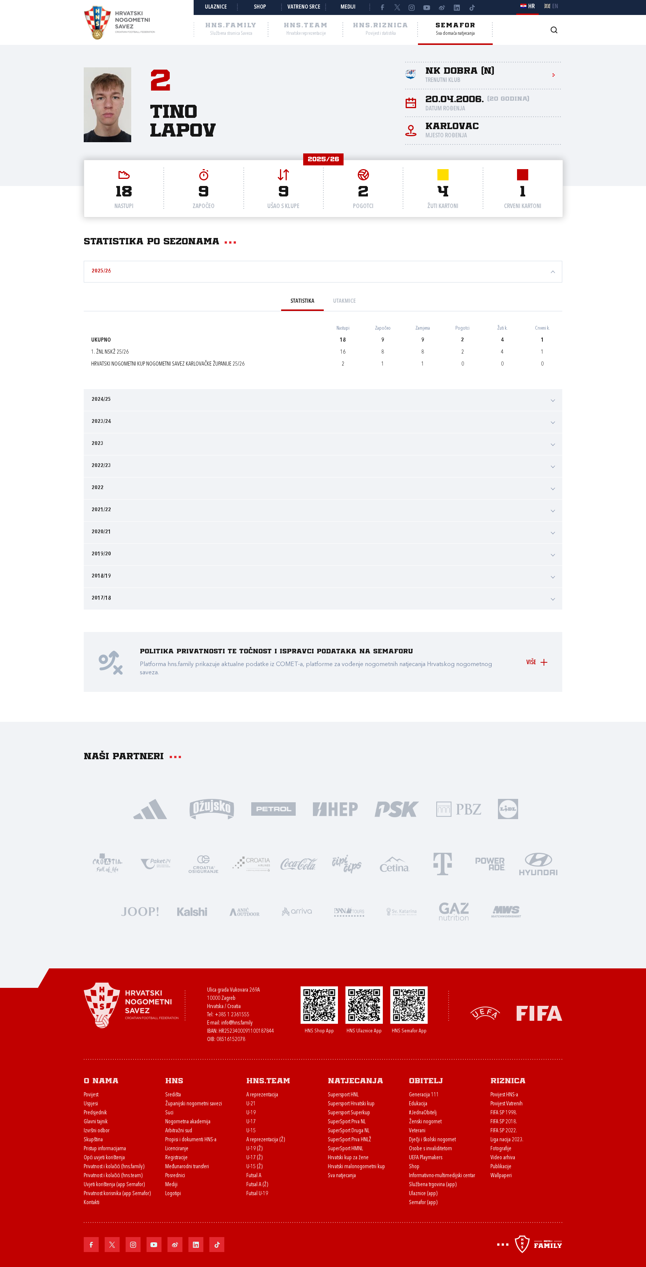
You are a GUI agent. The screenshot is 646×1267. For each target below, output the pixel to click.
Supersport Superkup (349, 1113)
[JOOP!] (140, 911)
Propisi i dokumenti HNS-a (190, 1140)
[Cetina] (395, 863)
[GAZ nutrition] (454, 911)
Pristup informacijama (105, 1149)
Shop (260, 7)
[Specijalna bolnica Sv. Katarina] (401, 911)
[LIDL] (508, 808)
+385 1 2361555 (232, 1015)
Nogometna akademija (187, 1122)
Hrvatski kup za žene (348, 1158)
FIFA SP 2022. (503, 1131)
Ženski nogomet (425, 1122)
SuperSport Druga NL (348, 1131)
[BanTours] (349, 911)
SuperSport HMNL (345, 1149)
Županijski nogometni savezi (193, 1104)
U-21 (251, 1104)
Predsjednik (95, 1113)
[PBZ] (458, 808)
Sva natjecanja (342, 1176)
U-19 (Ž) (254, 1149)
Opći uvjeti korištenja (104, 1158)
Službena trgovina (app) (432, 1185)
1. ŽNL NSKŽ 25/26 (110, 352)
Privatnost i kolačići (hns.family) (114, 1167)
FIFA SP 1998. (503, 1113)
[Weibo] (441, 7)
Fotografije (500, 1149)
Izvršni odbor (97, 1131)
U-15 (251, 1131)
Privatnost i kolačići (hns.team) (113, 1176)
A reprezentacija (262, 1095)
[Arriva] (297, 911)
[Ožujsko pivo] (212, 808)
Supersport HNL (343, 1095)
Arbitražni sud (178, 1131)
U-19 (251, 1113)
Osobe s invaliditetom (430, 1149)
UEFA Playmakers (425, 1158)
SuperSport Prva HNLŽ (349, 1140)
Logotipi (173, 1194)
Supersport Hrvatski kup (351, 1104)
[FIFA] (539, 1013)
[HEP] (335, 808)
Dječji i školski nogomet (432, 1140)
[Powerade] (490, 863)
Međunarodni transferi (187, 1167)
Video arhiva (502, 1158)
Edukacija (418, 1104)
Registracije (176, 1158)
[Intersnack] (347, 863)
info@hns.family (237, 1023)
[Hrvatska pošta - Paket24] (155, 863)
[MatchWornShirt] (506, 911)
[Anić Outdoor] (244, 911)
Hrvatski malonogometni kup (356, 1167)
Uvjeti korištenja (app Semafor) (114, 1185)
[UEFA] (485, 1013)
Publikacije (500, 1167)
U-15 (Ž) (254, 1167)
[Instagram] (411, 7)
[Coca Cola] (299, 863)
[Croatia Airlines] (251, 863)
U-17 (251, 1122)
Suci (169, 1113)
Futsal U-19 (257, 1194)
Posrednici (175, 1176)
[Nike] (150, 808)
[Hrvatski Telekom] (443, 863)
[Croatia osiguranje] (203, 863)
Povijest (91, 1095)
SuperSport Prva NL (347, 1122)
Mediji (348, 7)
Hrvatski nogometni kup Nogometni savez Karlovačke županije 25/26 (167, 364)
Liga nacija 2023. (506, 1140)
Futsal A (253, 1176)
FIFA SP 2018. (503, 1122)
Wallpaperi (501, 1176)
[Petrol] (273, 808)
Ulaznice (216, 7)
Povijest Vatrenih (506, 1104)
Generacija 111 (424, 1095)
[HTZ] (108, 863)
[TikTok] (471, 7)
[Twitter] (397, 7)
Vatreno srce (303, 7)
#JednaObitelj (423, 1113)
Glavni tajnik (96, 1122)
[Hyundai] (538, 863)
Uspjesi (91, 1104)
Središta (173, 1095)
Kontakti (91, 1203)
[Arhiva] (554, 29)
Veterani (417, 1131)
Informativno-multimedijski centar (442, 1176)
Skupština (93, 1140)
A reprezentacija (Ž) (265, 1140)
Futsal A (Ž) (257, 1185)
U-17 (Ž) (254, 1158)
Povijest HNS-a (504, 1095)
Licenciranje (176, 1149)
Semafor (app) (423, 1203)
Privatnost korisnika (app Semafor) (117, 1194)
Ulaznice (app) (423, 1194)
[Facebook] (382, 7)
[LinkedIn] (456, 7)
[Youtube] (426, 7)
